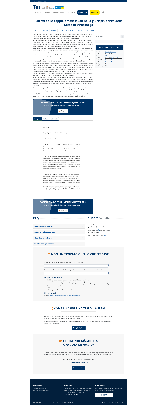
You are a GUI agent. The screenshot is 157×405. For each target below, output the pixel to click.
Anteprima (69, 30)
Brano (53, 30)
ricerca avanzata (58, 288)
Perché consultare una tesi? (44, 232)
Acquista (64, 111)
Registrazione (38, 1)
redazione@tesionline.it (97, 227)
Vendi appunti (71, 12)
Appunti (47, 12)
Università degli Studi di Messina (113, 58)
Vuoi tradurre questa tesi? (44, 244)
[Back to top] (154, 402)
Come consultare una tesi (43, 226)
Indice (61, 30)
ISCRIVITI (104, 395)
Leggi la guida (79, 328)
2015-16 (107, 56)
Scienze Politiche (109, 60)
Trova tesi (37, 12)
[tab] (59, 226)
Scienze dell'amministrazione (112, 62)
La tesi (37, 30)
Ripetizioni (94, 12)
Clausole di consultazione (43, 238)
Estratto (80, 30)
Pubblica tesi (82, 12)
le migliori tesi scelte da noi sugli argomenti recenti (64, 295)
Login (44, 1)
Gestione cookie (119, 403)
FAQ (102, 403)
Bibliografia (90, 30)
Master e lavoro (58, 12)
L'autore (45, 30)
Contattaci (111, 403)
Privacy (106, 403)
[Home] (48, 7)
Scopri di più (77, 368)
